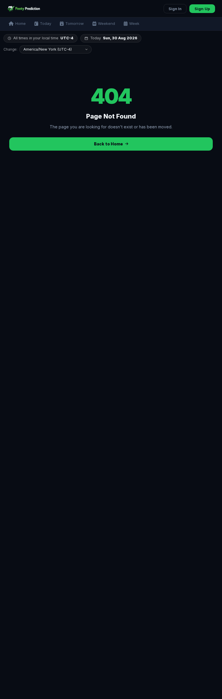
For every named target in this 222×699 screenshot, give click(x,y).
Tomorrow (74, 23)
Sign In (175, 8)
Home (20, 23)
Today (45, 23)
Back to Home (108, 143)
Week (134, 23)
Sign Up (202, 8)
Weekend (106, 23)
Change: (10, 49)
